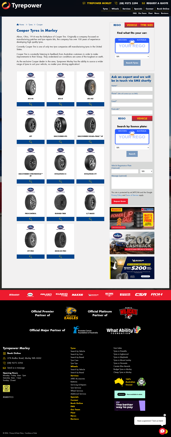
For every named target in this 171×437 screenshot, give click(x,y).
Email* (114, 101)
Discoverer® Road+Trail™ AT (90, 136)
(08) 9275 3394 (128, 3)
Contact (149, 8)
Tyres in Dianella (120, 351)
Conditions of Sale (31, 433)
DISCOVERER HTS (60, 136)
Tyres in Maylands (121, 357)
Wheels (115, 8)
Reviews (164, 13)
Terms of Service (132, 195)
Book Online (163, 8)
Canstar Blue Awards (122, 366)
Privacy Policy (116, 195)
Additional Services (78, 394)
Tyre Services (76, 388)
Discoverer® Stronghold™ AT (31, 175)
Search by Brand (77, 357)
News (156, 13)
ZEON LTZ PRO (60, 251)
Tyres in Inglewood (121, 354)
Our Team (142, 13)
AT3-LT (60, 99)
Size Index (118, 348)
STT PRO (30, 251)
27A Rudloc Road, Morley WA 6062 (24, 358)
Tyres (105, 8)
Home (21, 24)
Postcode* (115, 109)
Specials (138, 8)
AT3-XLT (90, 99)
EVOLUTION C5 (60, 174)
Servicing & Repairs (78, 385)
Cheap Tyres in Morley (122, 372)
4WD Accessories (78, 378)
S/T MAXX (90, 214)
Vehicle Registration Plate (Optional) (121, 166)
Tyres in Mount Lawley (122, 360)
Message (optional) (119, 176)
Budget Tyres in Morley (123, 369)
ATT (30, 136)
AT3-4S (30, 99)
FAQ (134, 13)
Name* (114, 85)
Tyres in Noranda (120, 363)
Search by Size (77, 354)
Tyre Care (74, 360)
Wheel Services (77, 391)
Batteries (74, 382)
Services (127, 8)
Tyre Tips (74, 363)
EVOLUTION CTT (90, 174)
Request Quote (120, 201)
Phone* (124, 93)
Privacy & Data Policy (17, 433)
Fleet (150, 13)
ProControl (30, 214)
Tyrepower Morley (99, 3)
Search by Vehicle (78, 351)
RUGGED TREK (60, 214)
